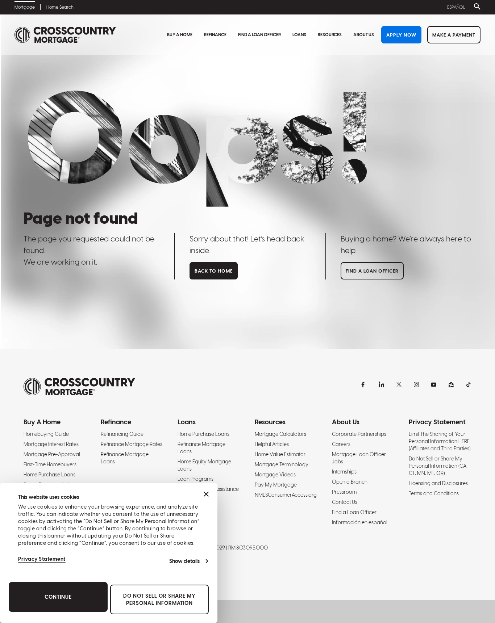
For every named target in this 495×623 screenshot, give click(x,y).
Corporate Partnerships (359, 434)
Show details (184, 561)
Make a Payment (453, 35)
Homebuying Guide (46, 434)
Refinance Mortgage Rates (131, 444)
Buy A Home (179, 34)
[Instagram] (416, 384)
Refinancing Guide (122, 434)
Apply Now (401, 35)
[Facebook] (364, 384)
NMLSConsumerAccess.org (286, 495)
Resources (330, 34)
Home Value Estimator (280, 454)
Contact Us (344, 502)
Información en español (359, 522)
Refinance (215, 34)
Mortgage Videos (275, 474)
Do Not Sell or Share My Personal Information (159, 599)
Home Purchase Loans (49, 474)
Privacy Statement (42, 559)
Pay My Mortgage (276, 485)
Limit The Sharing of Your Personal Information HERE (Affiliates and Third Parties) (439, 441)
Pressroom (344, 492)
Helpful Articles (272, 444)
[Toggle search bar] (476, 7)
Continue (58, 597)
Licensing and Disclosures (438, 483)
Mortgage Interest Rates (51, 444)
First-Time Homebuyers (50, 464)
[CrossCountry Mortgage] (65, 35)
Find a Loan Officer (259, 34)
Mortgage (24, 7)
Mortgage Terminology (281, 464)
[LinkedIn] (381, 384)
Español (456, 7)
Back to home (214, 271)
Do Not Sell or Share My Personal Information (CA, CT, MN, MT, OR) (438, 466)
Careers (341, 444)
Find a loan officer (372, 271)
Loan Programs (195, 479)
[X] (399, 384)
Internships (344, 472)
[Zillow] (451, 384)
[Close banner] (206, 494)
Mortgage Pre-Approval (52, 454)
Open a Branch (349, 482)
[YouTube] (434, 384)
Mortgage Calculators (280, 434)
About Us (363, 34)
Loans (299, 34)
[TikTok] (468, 384)
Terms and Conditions (434, 493)
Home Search (60, 7)
